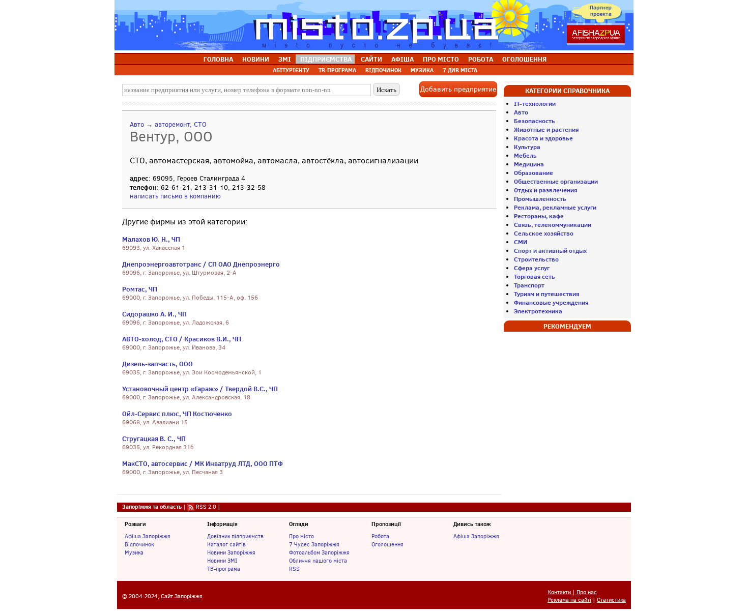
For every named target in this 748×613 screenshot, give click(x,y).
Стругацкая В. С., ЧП (154, 438)
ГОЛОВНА (218, 59)
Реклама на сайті (569, 600)
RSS (294, 568)
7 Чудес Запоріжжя (314, 544)
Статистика (611, 600)
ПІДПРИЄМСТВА (326, 59)
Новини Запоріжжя (231, 552)
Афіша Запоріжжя (147, 536)
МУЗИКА (422, 70)
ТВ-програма (223, 568)
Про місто (301, 536)
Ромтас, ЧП (139, 289)
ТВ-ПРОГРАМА (337, 70)
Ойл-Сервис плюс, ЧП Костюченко (177, 413)
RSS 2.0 (206, 506)
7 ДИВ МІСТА (460, 70)
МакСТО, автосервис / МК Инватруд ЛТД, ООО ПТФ (202, 463)
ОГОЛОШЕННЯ (524, 59)
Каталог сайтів (226, 544)
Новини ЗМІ (222, 560)
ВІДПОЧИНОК (383, 70)
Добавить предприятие (458, 89)
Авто (137, 124)
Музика (134, 552)
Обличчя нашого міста (318, 560)
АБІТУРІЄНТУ (291, 70)
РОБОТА (480, 59)
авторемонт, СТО (181, 124)
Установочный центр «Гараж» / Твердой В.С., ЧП (200, 388)
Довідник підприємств (235, 536)
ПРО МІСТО (441, 59)
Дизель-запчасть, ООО (157, 363)
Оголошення (387, 544)
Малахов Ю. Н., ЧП (151, 239)
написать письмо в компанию (175, 196)
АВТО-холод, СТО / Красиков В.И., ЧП (181, 338)
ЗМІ (284, 59)
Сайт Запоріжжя (182, 596)
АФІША (402, 59)
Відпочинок (139, 544)
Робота (380, 536)
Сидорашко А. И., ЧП (154, 313)
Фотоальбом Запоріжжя (319, 552)
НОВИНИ (255, 59)
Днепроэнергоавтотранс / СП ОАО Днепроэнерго (201, 264)
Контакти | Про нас (572, 592)
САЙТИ (371, 59)
